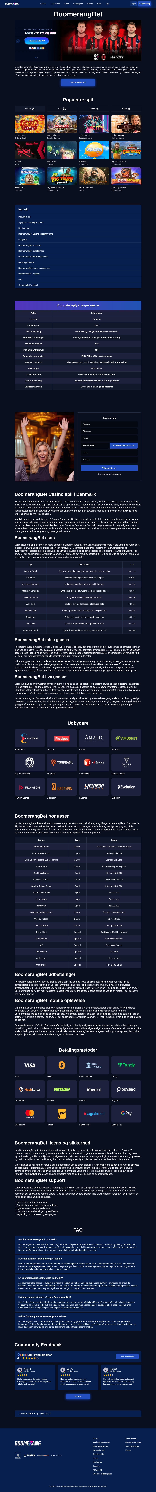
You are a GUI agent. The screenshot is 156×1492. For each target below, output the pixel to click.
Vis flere (78, 1396)
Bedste (28, 109)
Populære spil (24, 217)
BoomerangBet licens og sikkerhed (34, 268)
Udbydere (22, 239)
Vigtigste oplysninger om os (31, 222)
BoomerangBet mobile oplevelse (33, 257)
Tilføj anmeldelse (127, 1356)
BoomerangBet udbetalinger (31, 251)
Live (60, 109)
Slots (124, 109)
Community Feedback (28, 285)
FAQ (20, 279)
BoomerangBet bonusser (29, 245)
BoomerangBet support (29, 274)
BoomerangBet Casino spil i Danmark (35, 234)
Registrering (23, 228)
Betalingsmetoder (26, 262)
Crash (92, 109)
